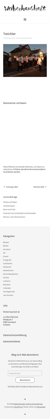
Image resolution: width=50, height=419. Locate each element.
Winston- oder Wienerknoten (14, 217)
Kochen (6, 277)
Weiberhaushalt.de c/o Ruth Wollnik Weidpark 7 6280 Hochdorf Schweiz (11, 318)
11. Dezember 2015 (9, 38)
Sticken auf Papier (10, 202)
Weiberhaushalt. (19, 404)
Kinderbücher (8, 270)
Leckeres (6, 281)
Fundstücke (7, 263)
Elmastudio (41, 407)
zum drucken (8, 295)
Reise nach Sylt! (9, 209)
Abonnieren (25, 380)
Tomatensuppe (9, 206)
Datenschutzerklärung (11, 341)
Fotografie (7, 260)
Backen (6, 242)
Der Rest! (6, 249)
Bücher (6, 246)
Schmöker (7, 288)
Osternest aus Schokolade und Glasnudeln (19, 213)
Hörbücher (7, 267)
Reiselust (6, 284)
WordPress (18, 407)
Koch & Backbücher (10, 274)
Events (5, 256)
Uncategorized (9, 291)
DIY (4, 253)
